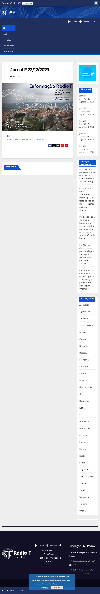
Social (82, 490)
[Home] (8, 28)
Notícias (7, 40)
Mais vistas (84, 421)
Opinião (83, 435)
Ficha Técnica (50, 554)
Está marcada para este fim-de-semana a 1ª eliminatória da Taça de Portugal (87, 175)
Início (5, 34)
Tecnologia (84, 497)
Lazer (81, 414)
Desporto (83, 346)
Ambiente (84, 318)
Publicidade (9, 46)
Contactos (8, 51)
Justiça (82, 407)
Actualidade (84, 304)
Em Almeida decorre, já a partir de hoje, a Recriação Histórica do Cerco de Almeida (86, 254)
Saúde (82, 462)
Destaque (84, 353)
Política (82, 442)
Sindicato (83, 483)
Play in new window (24, 139)
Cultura (82, 339)
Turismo (83, 504)
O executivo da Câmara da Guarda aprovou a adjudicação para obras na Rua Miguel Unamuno (87, 279)
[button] (95, 21)
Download (39, 139)
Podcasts (86, 22)
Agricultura (84, 311)
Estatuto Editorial (50, 550)
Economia (84, 359)
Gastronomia (85, 387)
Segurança (84, 469)
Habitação (84, 401)
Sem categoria (86, 476)
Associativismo (86, 325)
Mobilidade (84, 428)
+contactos (87, 574)
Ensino (82, 373)
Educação (84, 366)
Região (82, 449)
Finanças (83, 380)
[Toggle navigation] (35, 21)
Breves (82, 332)
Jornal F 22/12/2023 (29, 69)
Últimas (83, 510)
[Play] (8, 135)
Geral (82, 394)
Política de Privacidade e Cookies (50, 559)
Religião (83, 456)
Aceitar (57, 587)
